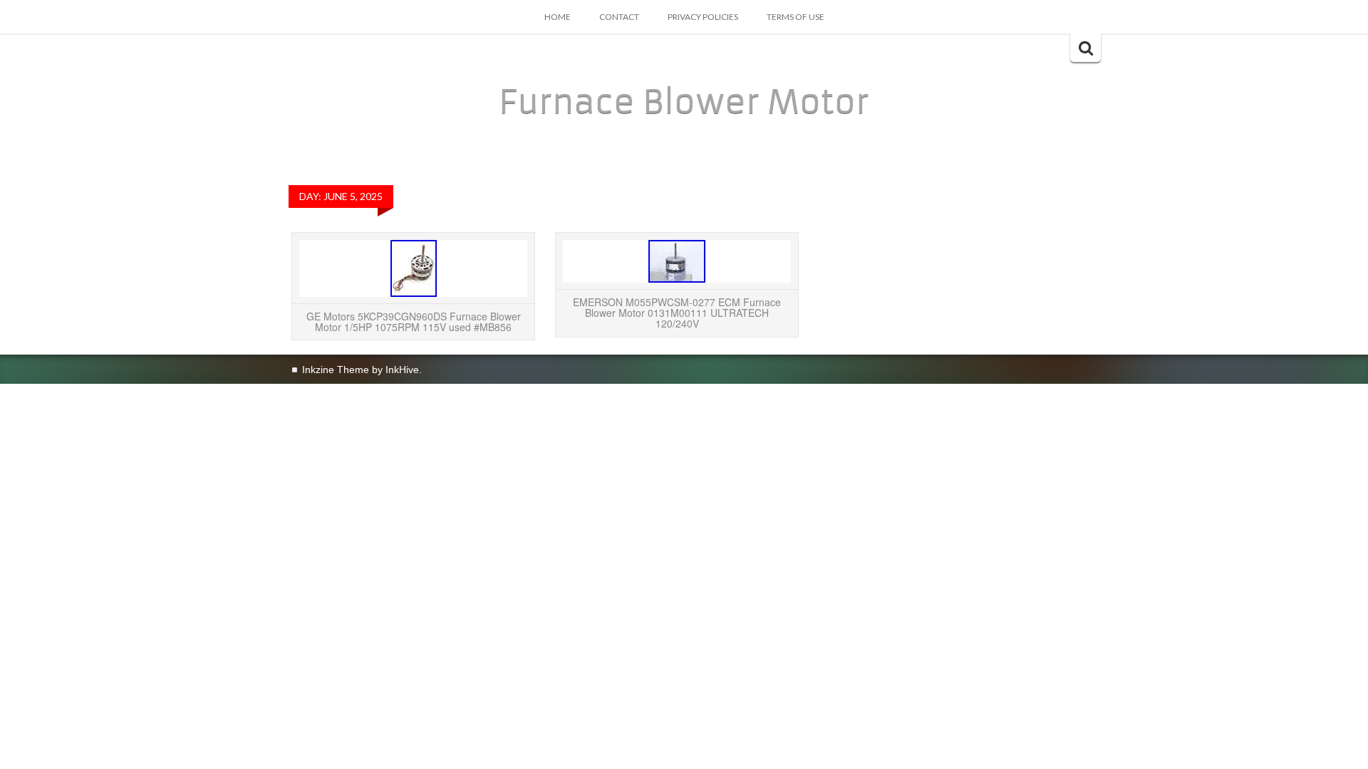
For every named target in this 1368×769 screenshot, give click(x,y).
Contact (619, 16)
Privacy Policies (703, 16)
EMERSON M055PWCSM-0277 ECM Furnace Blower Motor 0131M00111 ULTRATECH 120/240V (677, 313)
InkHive (402, 369)
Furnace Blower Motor (684, 102)
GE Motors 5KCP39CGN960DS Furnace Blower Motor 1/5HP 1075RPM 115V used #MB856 (413, 321)
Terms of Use (795, 16)
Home (557, 16)
